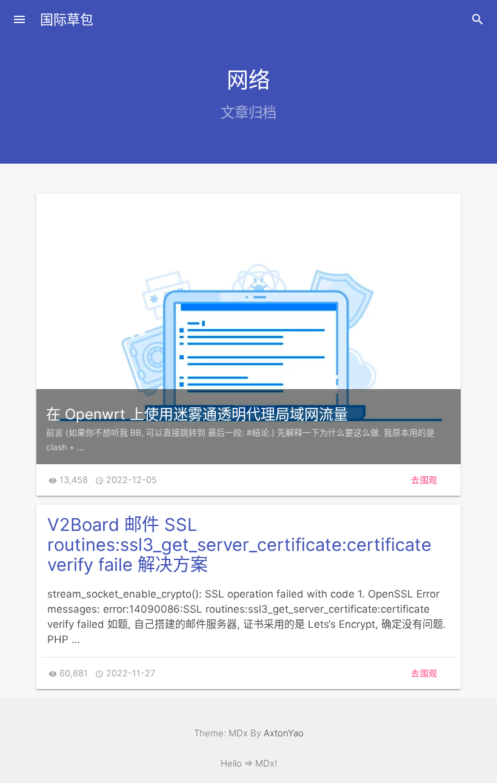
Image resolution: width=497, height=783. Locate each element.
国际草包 (66, 19)
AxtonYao (284, 733)
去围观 (424, 480)
